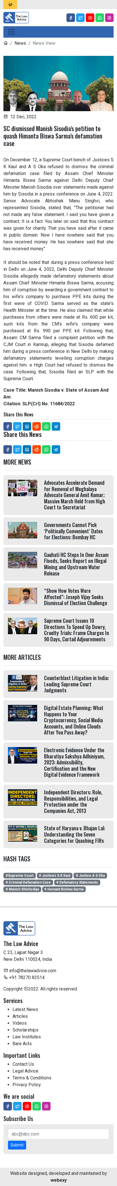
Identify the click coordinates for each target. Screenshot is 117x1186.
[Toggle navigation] (11, 32)
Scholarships (25, 1030)
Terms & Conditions (31, 1078)
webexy (59, 1180)
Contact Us (23, 1064)
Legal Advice (25, 1071)
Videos (19, 1023)
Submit (17, 1145)
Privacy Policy (26, 1084)
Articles (20, 1016)
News (20, 43)
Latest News (25, 1009)
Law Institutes (26, 1036)
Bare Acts (22, 1043)
